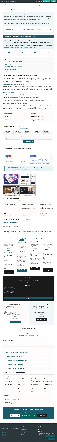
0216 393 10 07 (4, 1)
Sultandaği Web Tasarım (9, 381)
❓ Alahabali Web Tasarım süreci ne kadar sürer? (15, 344)
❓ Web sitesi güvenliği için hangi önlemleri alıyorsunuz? (17, 352)
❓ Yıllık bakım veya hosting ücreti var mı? (13, 356)
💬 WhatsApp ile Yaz (50, 435)
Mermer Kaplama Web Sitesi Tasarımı (11, 403)
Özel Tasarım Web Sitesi (9, 117)
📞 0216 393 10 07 (15, 415)
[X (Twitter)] (36, 1)
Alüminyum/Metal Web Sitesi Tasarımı (11, 398)
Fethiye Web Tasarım (8, 384)
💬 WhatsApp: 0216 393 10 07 (28, 415)
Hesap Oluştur (47, 1)
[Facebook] (34, 1)
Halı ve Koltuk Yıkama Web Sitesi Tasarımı (12, 402)
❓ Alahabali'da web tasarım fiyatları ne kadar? (14, 364)
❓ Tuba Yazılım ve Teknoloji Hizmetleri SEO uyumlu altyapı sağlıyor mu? (20, 348)
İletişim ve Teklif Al (8, 71)
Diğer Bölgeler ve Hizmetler (10, 69)
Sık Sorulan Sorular (9, 67)
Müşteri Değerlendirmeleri (10, 63)
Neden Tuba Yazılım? (9, 64)
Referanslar (43, 5)
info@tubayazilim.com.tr (13, 1)
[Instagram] (38, 1)
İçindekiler (7, 59)
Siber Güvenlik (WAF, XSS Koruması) (37, 119)
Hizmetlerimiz (27, 5)
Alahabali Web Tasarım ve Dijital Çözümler (13, 61)
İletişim (54, 5)
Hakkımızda (49, 5)
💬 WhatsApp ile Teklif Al (9, 272)
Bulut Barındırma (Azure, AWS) (36, 117)
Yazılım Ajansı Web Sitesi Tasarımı (11, 400)
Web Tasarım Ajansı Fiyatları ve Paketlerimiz (13, 66)
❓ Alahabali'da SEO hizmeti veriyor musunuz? (14, 368)
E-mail (40, 431)
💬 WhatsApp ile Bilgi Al (41, 319)
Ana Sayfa (23, 428)
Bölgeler (22, 434)
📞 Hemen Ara (51, 439)
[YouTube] (41, 1)
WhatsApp (32, 169)
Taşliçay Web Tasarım (8, 382)
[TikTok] (39, 1)
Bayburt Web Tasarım (8, 380)
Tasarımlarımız (33, 5)
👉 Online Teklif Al (42, 415)
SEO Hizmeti (33, 120)
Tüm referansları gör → (24, 128)
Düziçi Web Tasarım (8, 378)
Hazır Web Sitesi (8, 116)
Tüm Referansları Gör (28, 141)
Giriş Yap (54, 1)
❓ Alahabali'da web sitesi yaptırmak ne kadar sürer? (16, 360)
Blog (39, 5)
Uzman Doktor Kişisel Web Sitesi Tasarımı (12, 399)
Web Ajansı (7, 119)
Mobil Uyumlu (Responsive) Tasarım (37, 116)
